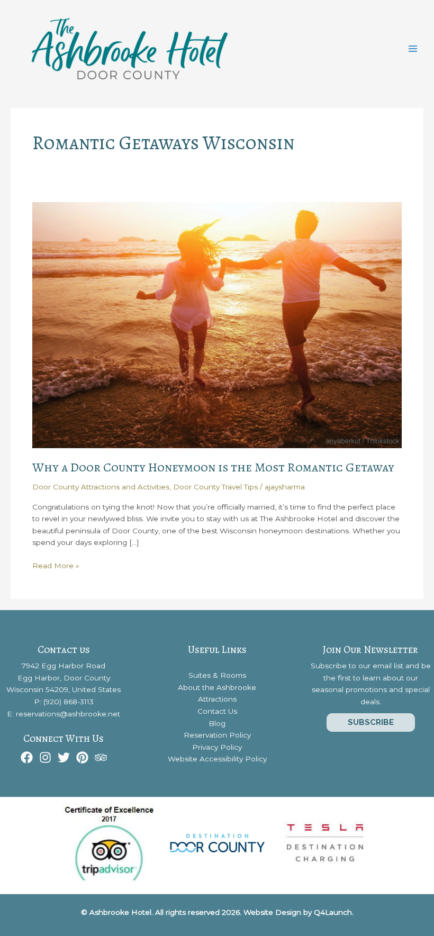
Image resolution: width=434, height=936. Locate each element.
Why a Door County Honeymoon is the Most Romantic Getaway (213, 467)
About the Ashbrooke (217, 687)
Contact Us (217, 711)
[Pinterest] (82, 757)
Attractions (217, 699)
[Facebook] (27, 757)
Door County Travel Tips (215, 487)
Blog (217, 723)
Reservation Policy (217, 735)
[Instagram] (45, 757)
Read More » (55, 566)
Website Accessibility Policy (217, 759)
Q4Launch (333, 912)
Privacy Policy (217, 747)
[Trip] (101, 757)
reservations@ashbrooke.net (68, 714)
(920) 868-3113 (68, 701)
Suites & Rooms (217, 675)
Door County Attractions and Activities (100, 487)
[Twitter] (64, 757)
